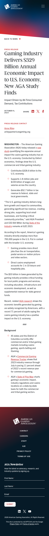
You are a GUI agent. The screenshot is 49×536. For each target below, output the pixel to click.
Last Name (9, 486)
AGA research (25, 301)
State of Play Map (25, 376)
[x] (37, 111)
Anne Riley (9, 128)
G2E (24, 446)
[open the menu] (43, 6)
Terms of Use (24, 456)
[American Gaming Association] (13, 6)
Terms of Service (28, 524)
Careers (24, 436)
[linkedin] (32, 111)
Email (7, 494)
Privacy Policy (24, 451)
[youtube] (29, 511)
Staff (24, 441)
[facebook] (43, 111)
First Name (9, 478)
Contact (24, 431)
